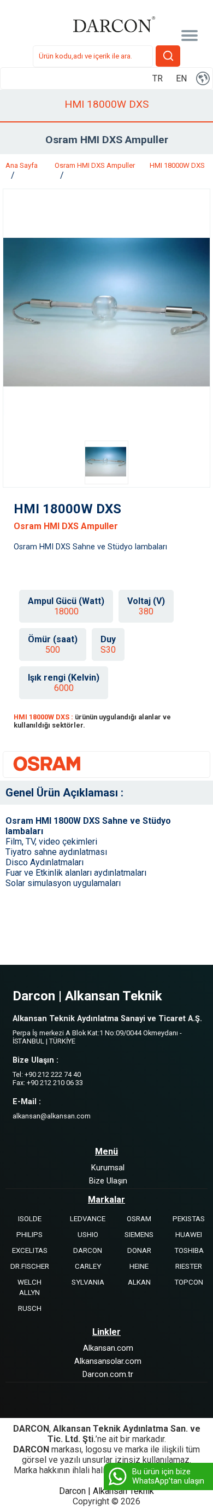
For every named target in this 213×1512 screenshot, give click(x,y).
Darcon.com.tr (107, 1374)
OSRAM (139, 1219)
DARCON (87, 1250)
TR (157, 78)
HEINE (139, 1266)
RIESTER (188, 1266)
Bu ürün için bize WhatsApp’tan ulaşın (168, 1476)
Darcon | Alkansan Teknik (106, 1491)
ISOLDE (30, 1219)
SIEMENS (139, 1234)
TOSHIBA (189, 1250)
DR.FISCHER (29, 1266)
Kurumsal (108, 1168)
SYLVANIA (88, 1282)
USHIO (88, 1234)
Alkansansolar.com (107, 1361)
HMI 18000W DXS (177, 165)
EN (181, 78)
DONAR (139, 1250)
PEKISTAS (189, 1219)
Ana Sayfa (21, 165)
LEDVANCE (87, 1219)
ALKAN (139, 1282)
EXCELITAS (30, 1250)
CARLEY (88, 1266)
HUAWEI (188, 1234)
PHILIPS (29, 1234)
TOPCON (188, 1282)
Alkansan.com (108, 1348)
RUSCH (30, 1308)
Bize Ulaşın (108, 1181)
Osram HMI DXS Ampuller (95, 165)
